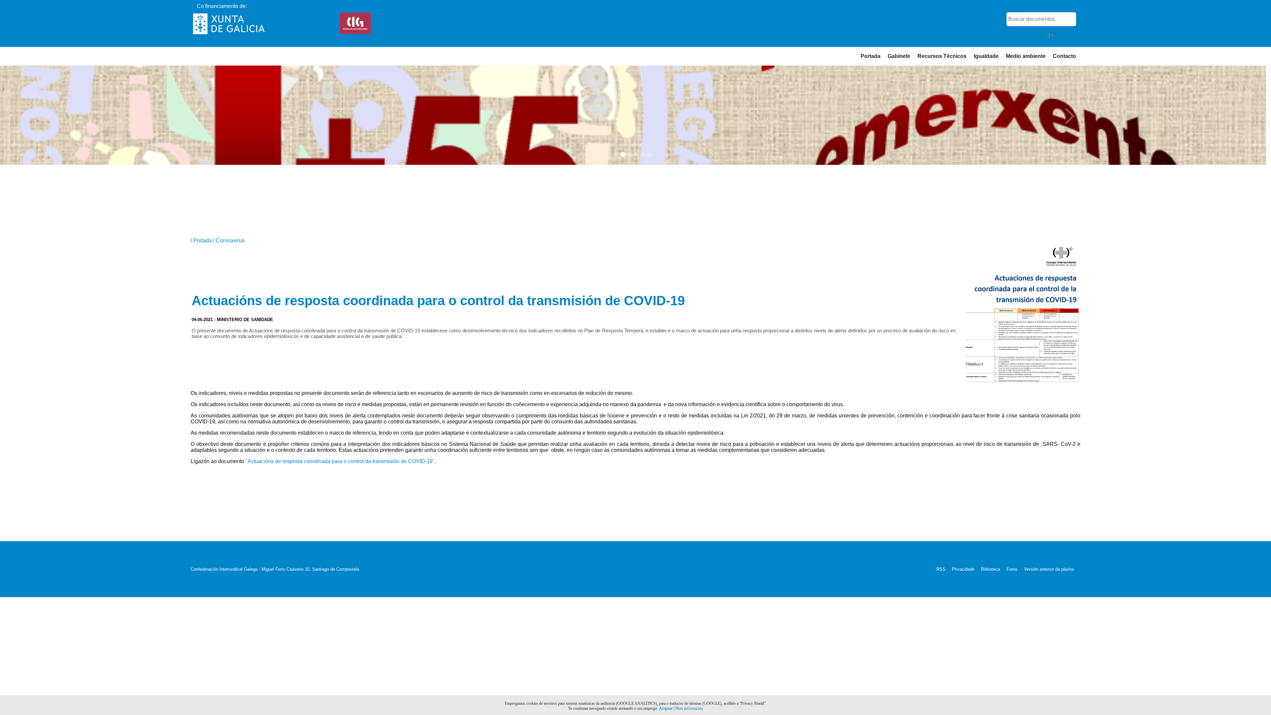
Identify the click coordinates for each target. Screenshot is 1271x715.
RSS (940, 569)
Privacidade (963, 569)
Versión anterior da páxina (1049, 569)
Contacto (1064, 56)
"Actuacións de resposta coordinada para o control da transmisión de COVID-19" (340, 461)
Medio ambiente (1026, 56)
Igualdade (986, 56)
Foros (1012, 569)
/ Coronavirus (229, 240)
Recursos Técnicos (942, 56)
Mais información (689, 708)
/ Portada (202, 240)
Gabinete (899, 56)
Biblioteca (990, 569)
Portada (870, 56)
